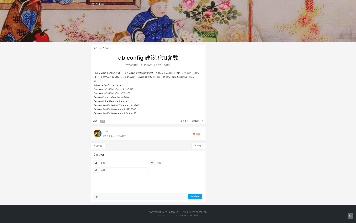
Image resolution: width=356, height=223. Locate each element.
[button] (196, 133)
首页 (95, 48)
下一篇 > (198, 145)
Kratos (169, 215)
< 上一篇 (98, 145)
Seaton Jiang (192, 215)
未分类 (101, 48)
